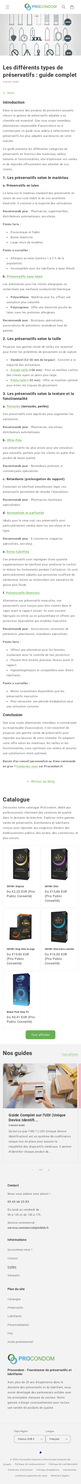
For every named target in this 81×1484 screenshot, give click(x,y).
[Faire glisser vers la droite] (49, 1170)
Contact (13, 1258)
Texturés (13, 406)
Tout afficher (40, 1035)
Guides (12, 1266)
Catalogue (14, 1299)
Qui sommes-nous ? (20, 1249)
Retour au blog (42, 781)
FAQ (10, 1333)
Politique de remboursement (30, 1464)
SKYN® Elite (51, 886)
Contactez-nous (27, 766)
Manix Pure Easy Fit (18, 1012)
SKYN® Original (15, 886)
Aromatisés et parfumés (25, 513)
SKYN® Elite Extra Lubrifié (59, 949)
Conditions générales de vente (31, 1476)
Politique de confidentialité (63, 1464)
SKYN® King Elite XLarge (21, 949)
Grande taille (19, 370)
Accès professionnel (20, 1341)
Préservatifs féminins (23, 593)
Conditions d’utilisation (20, 1470)
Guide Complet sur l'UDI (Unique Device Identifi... (37, 1117)
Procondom (25, 1459)
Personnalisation (18, 1324)
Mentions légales (60, 1476)
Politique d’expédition (47, 1470)
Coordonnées (70, 1470)
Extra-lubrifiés (18, 552)
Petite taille (19, 380)
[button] (7, 7)
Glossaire (13, 1275)
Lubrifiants (15, 1316)
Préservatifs (15, 1307)
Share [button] (11, 92)
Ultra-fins (14, 440)
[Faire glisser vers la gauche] (32, 1170)
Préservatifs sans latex (25, 276)
